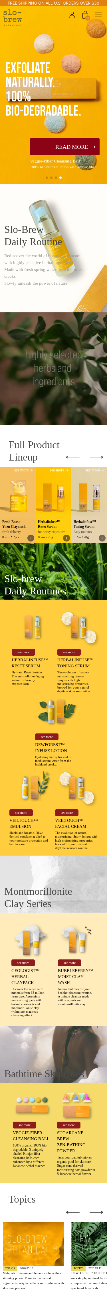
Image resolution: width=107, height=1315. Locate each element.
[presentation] (75, 457)
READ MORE (71, 147)
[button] (47, 177)
